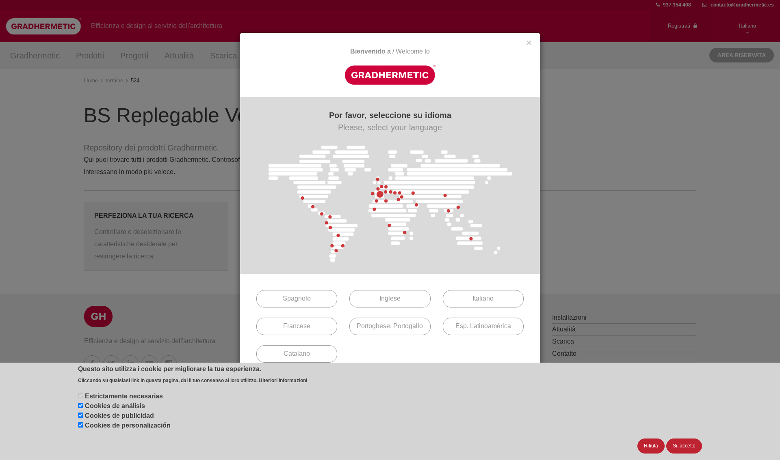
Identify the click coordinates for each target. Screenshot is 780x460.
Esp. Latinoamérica (483, 325)
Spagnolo (297, 298)
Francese (296, 325)
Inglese (390, 298)
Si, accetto (684, 446)
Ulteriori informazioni (283, 381)
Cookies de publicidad (119, 415)
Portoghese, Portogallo (390, 325)
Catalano (297, 353)
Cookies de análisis (115, 405)
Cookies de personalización (128, 425)
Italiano (483, 298)
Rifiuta (651, 446)
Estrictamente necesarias (124, 396)
